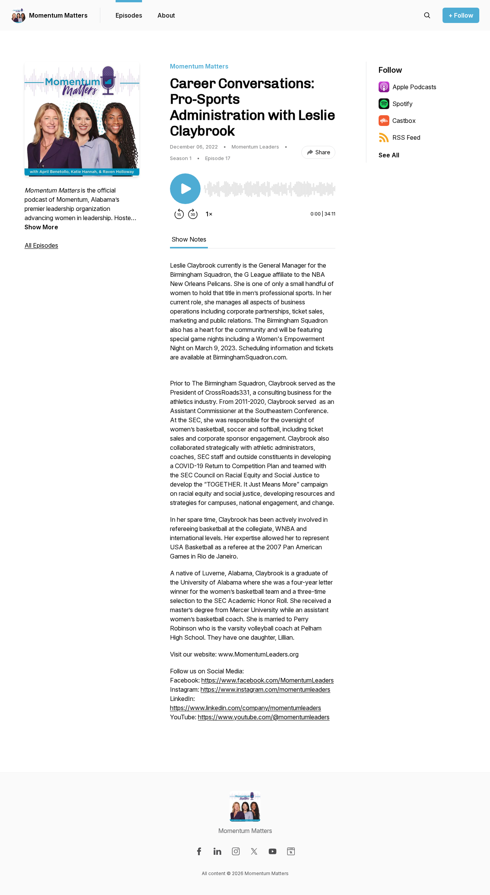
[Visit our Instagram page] (236, 851)
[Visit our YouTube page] (272, 851)
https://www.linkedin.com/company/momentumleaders (245, 708)
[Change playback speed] (209, 214)
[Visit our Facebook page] (199, 851)
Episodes (129, 15)
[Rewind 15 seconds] (179, 214)
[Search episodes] (427, 15)
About (166, 15)
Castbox (404, 120)
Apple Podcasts (414, 87)
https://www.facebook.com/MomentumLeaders (267, 680)
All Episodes (41, 245)
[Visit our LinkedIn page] (217, 851)
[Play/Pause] (185, 188)
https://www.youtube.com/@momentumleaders (264, 717)
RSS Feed (406, 137)
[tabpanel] (252, 495)
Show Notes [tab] (189, 239)
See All (389, 155)
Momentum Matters (58, 15)
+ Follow (461, 15)
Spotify (402, 104)
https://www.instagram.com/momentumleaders (265, 689)
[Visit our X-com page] (254, 851)
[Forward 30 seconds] (193, 214)
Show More (41, 227)
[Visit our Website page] (291, 851)
